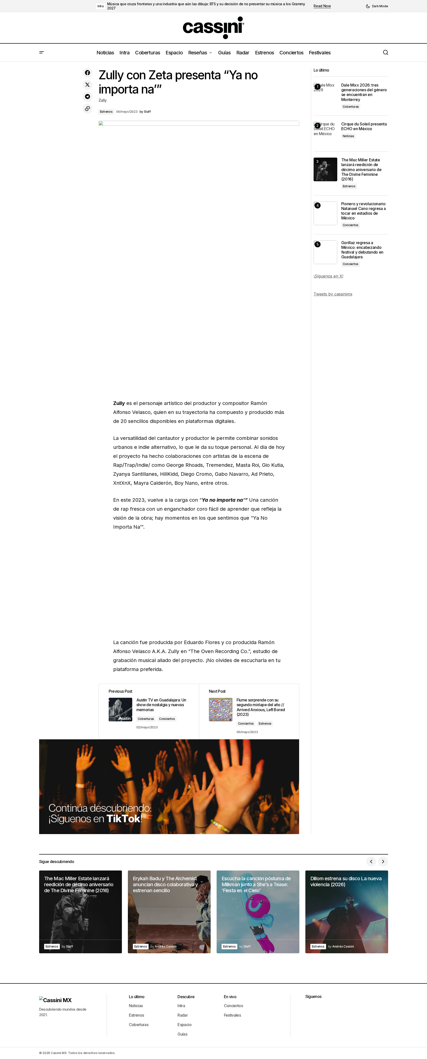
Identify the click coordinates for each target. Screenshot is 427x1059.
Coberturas (146, 719)
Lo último (137, 996)
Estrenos (106, 111)
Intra (100, 6)
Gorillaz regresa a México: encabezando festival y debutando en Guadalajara (362, 250)
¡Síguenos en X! (328, 276)
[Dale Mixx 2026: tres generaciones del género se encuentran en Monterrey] (325, 94)
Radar (182, 1015)
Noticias (348, 136)
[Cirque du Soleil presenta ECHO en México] (325, 133)
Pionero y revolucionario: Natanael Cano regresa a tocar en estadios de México (363, 211)
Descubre (185, 996)
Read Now (322, 6)
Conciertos (167, 719)
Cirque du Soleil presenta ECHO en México (364, 126)
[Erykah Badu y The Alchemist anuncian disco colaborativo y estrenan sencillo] (169, 911)
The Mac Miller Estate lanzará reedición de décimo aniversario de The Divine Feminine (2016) (361, 170)
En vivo (230, 996)
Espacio (184, 1024)
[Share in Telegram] (87, 97)
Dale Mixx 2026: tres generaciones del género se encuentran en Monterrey (364, 92)
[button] (377, 6)
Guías (182, 1034)
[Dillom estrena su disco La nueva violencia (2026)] (346, 911)
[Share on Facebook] (87, 73)
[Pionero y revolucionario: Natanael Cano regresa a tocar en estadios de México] (325, 213)
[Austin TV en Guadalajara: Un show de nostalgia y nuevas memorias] (149, 711)
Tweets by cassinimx (333, 293)
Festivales (232, 1015)
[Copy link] (87, 109)
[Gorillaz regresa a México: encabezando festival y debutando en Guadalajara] (325, 252)
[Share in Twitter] (87, 85)
